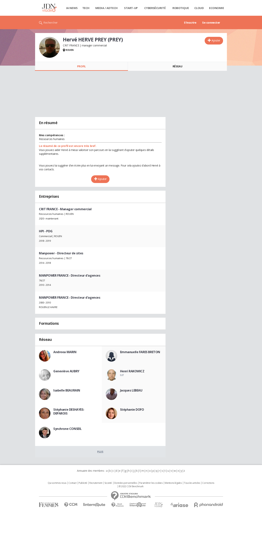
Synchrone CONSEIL (67, 429)
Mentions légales (173, 483)
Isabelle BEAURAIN (66, 390)
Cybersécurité (155, 8)
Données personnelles (125, 483)
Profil (81, 66)
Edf (122, 375)
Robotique (180, 8)
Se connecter (211, 22)
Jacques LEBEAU (131, 390)
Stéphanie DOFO (132, 409)
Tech (85, 8)
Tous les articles (192, 483)
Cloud (199, 8)
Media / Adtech (106, 8)
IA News (72, 8)
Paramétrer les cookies (151, 483)
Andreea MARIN (65, 352)
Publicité (83, 483)
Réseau (177, 66)
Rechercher (50, 22)
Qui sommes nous (57, 483)
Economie (216, 8)
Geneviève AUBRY (66, 371)
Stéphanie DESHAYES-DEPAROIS (68, 411)
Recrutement (95, 483)
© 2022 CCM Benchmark (131, 486)
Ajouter (216, 40)
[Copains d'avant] (138, 504)
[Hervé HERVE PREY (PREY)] (49, 47)
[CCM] (70, 504)
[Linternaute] (94, 505)
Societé (108, 483)
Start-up (131, 8)
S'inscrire (190, 22)
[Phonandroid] (208, 504)
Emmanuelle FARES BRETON (140, 352)
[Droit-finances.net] (117, 505)
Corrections (208, 483)
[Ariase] (179, 505)
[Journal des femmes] (48, 504)
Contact (72, 483)
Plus (100, 451)
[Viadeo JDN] (158, 504)
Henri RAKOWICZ (132, 371)
